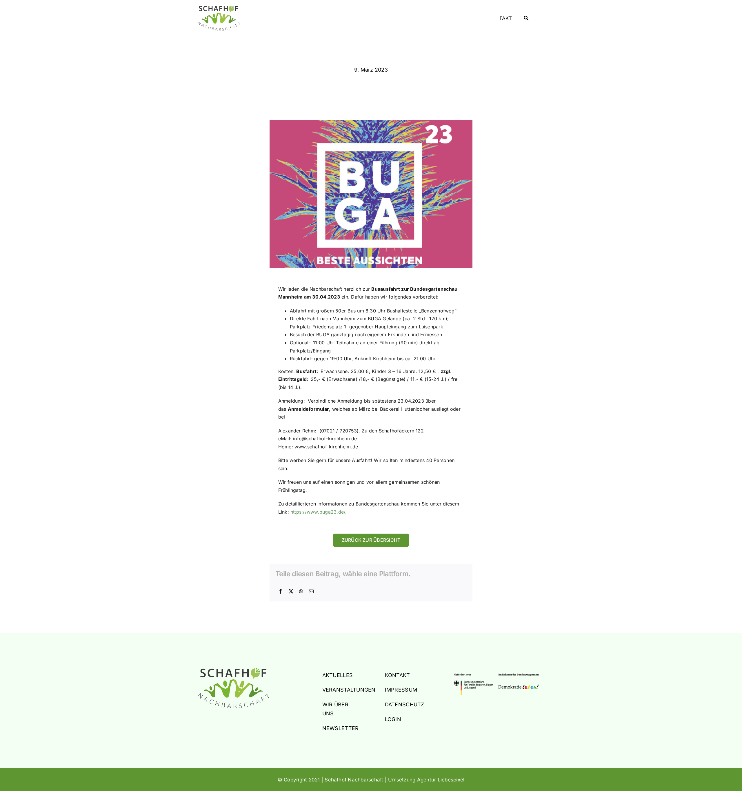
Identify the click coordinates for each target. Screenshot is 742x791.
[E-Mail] (311, 592)
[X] (291, 592)
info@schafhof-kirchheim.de (325, 438)
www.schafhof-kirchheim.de (326, 447)
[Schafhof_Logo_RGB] (233, 670)
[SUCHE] (526, 18)
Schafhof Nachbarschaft (354, 780)
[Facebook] (280, 592)
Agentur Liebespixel (441, 780)
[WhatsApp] (301, 592)
